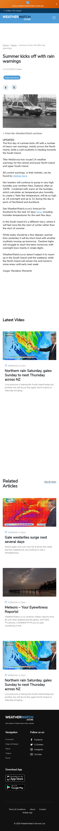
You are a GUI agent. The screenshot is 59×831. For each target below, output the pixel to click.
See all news (50, 482)
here (39, 212)
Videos (8, 753)
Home (6, 45)
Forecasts (9, 739)
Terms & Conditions (17, 809)
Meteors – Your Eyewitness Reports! (26, 609)
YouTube (38, 754)
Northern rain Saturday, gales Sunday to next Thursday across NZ (28, 375)
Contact (42, 809)
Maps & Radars (12, 744)
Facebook (38, 739)
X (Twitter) (38, 744)
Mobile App (27, 812)
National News (12, 77)
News (14, 45)
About (32, 809)
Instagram (38, 749)
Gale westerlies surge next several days (26, 539)
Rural (7, 758)
